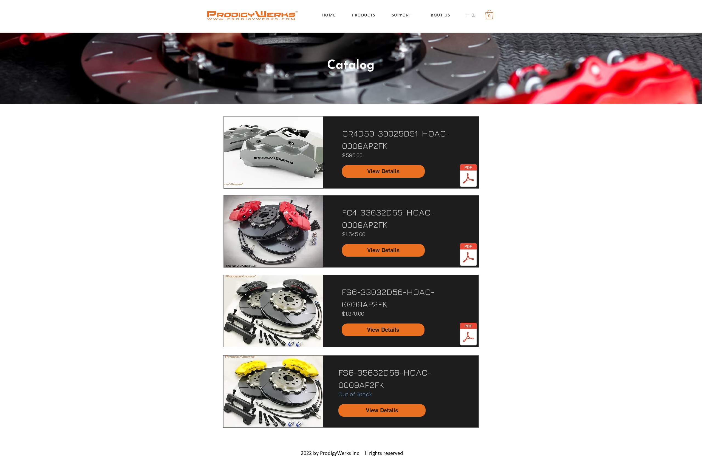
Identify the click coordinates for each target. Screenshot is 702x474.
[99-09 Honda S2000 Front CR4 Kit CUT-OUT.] (468, 176)
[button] (489, 14)
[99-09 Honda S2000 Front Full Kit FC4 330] (468, 255)
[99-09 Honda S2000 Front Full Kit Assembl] (468, 335)
